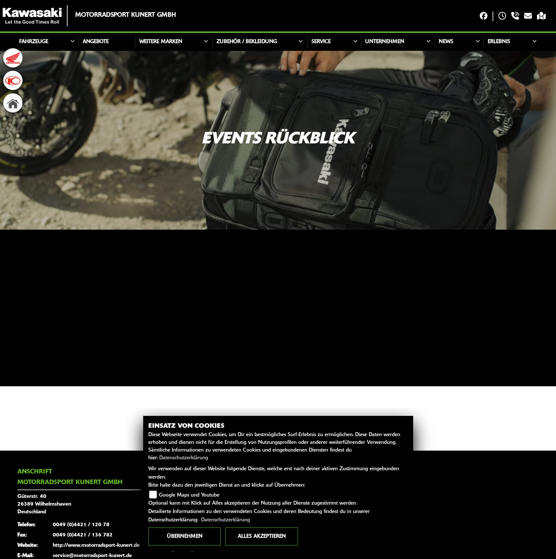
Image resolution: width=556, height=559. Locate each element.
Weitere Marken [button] (160, 41)
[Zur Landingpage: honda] (13, 58)
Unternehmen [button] (384, 41)
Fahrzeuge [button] (33, 41)
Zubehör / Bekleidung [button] (247, 41)
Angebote (96, 41)
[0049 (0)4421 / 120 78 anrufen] (515, 16)
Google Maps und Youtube (189, 495)
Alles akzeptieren (262, 536)
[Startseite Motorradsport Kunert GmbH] (32, 15)
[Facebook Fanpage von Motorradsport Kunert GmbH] (483, 16)
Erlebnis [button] (499, 41)
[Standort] (541, 16)
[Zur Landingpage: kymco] (13, 80)
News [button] (446, 41)
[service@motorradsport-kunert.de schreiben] (528, 16)
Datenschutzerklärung (183, 458)
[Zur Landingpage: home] (13, 103)
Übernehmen (184, 536)
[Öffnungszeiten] (502, 16)
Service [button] (321, 41)
